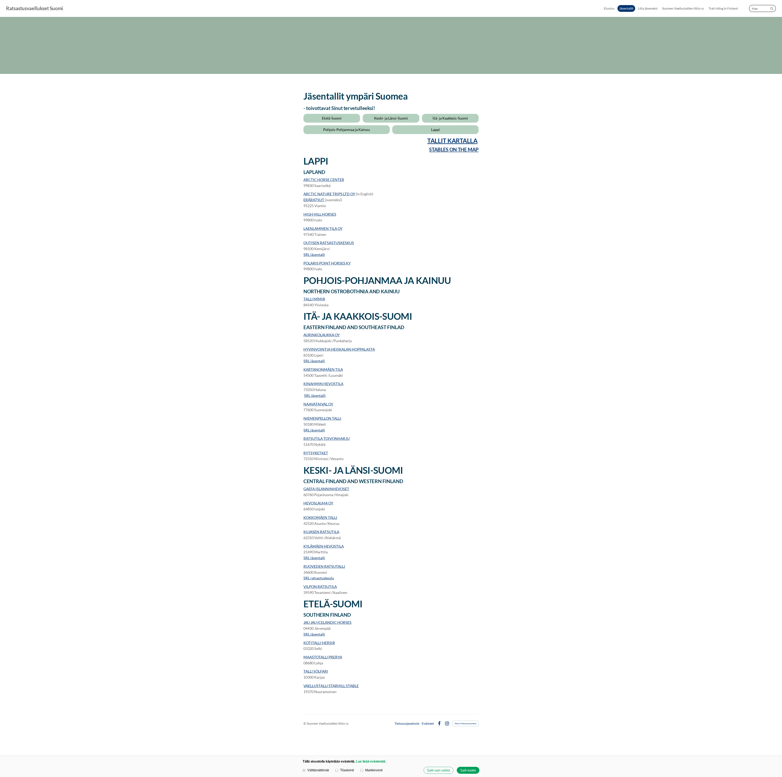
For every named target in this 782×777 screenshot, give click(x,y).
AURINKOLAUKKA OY (321, 335)
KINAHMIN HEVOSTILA (323, 383)
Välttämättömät (318, 770)
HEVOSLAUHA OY (318, 503)
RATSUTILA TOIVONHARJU (326, 438)
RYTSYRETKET (315, 453)
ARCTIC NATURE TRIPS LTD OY (329, 194)
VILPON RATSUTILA (320, 586)
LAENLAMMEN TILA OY (323, 228)
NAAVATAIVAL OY (318, 404)
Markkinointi (374, 770)
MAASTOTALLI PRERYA (322, 657)
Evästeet (428, 723)
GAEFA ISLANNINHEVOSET (326, 489)
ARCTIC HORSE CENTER (323, 179)
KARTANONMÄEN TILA (323, 369)
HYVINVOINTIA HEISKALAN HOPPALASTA (339, 349)
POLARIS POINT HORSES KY (327, 263)
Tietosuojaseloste (406, 723)
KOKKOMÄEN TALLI (320, 517)
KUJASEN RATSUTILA (321, 532)
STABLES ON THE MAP (454, 149)
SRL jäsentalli (314, 254)
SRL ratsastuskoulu (318, 578)
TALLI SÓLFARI (315, 671)
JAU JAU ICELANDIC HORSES (327, 622)
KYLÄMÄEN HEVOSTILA (323, 546)
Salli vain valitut (438, 770)
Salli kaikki (468, 770)
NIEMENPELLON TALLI (322, 418)
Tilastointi (347, 770)
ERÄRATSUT (314, 200)
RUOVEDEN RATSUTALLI (324, 566)
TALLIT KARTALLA (452, 140)
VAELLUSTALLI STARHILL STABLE (331, 686)
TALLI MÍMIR (314, 299)
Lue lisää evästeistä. (371, 761)
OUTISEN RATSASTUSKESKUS (328, 243)
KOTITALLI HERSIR (319, 643)
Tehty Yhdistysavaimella (465, 723)
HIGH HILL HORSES (319, 214)
